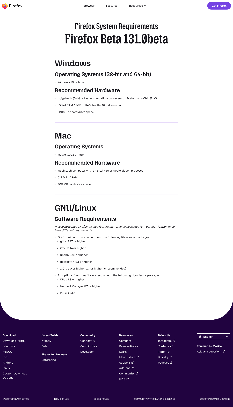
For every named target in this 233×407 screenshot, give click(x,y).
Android (8, 362)
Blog (122, 379)
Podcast (163, 362)
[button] (90, 5)
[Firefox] (12, 6)
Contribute (87, 346)
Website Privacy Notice (16, 399)
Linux (6, 368)
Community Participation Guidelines (154, 399)
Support (124, 362)
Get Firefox (219, 5)
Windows (9, 346)
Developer (87, 351)
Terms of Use (61, 399)
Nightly (46, 340)
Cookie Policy (101, 399)
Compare (125, 340)
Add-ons (124, 368)
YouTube (163, 346)
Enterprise (49, 360)
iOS (5, 357)
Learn (123, 351)
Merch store (127, 357)
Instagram (165, 340)
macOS (7, 351)
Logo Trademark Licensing (215, 399)
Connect (86, 340)
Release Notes (128, 346)
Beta (45, 346)
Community (127, 373)
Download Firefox (14, 340)
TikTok (162, 351)
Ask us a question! (209, 351)
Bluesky (163, 357)
